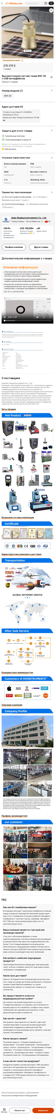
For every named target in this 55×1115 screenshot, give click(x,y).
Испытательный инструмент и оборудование (20, 1092)
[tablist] (27, 50)
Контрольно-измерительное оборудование (19, 1096)
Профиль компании (14, 247)
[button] (51, 10)
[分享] (51, 77)
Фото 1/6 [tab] (27, 50)
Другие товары (41, 247)
